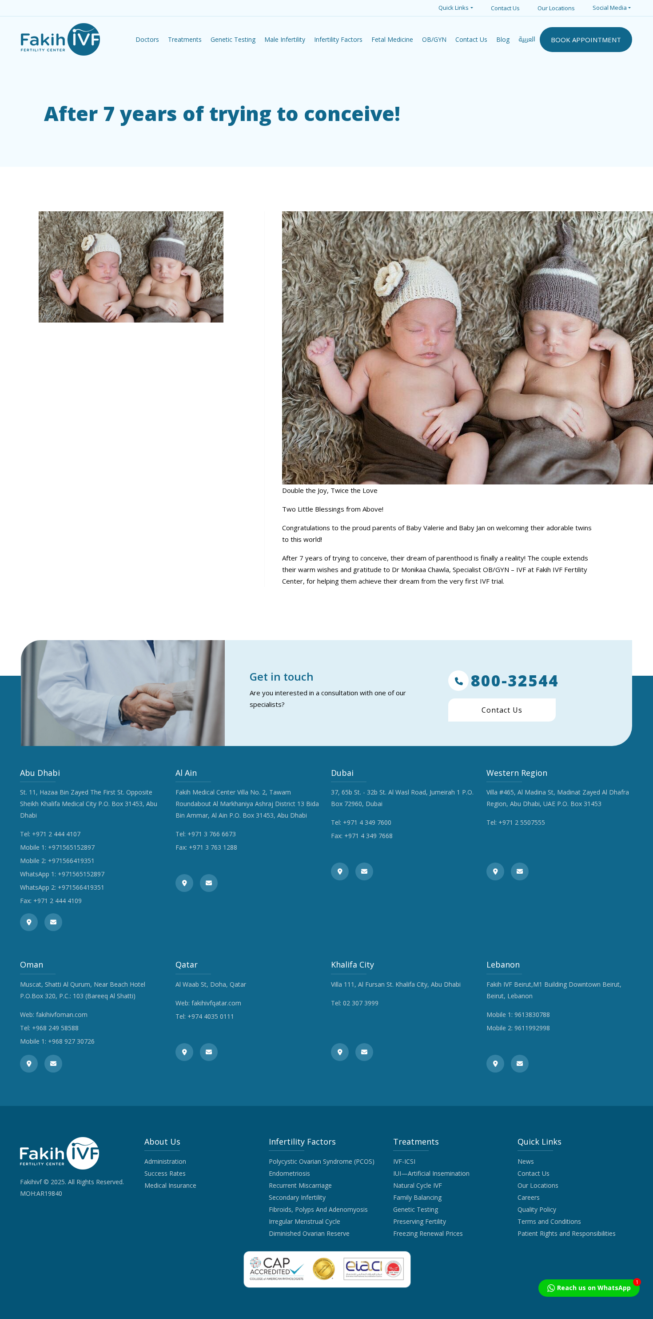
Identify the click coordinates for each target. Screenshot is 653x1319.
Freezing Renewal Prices (428, 1233)
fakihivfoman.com (62, 1014)
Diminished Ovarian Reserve (309, 1233)
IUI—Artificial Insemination (431, 1173)
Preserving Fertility (419, 1221)
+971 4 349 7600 (367, 822)
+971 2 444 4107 (56, 834)
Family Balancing (417, 1197)
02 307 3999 (360, 1003)
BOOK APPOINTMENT (586, 39)
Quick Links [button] (453, 8)
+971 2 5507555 (521, 822)
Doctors (147, 39)
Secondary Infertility (297, 1197)
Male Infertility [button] (284, 39)
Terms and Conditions (549, 1221)
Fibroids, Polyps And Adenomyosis (318, 1209)
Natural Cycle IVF (417, 1185)
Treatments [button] (185, 39)
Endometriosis (289, 1173)
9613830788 (532, 1014)
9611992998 (532, 1028)
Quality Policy (537, 1209)
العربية (526, 39)
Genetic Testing (415, 1209)
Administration (165, 1161)
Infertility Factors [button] (338, 39)
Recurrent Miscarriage (300, 1185)
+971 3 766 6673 (211, 834)
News (526, 1161)
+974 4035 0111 (210, 1016)
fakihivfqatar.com (216, 1003)
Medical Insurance (170, 1185)
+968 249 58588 (55, 1028)
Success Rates (165, 1173)
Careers (529, 1197)
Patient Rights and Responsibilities (567, 1233)
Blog (503, 39)
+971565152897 (71, 847)
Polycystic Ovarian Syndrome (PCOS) (321, 1161)
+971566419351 (71, 860)
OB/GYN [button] (434, 39)
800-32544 (515, 680)
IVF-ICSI (404, 1161)
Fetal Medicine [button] (392, 39)
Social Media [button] (610, 8)
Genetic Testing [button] (233, 39)
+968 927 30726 (71, 1041)
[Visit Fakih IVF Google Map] (29, 922)
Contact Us (505, 8)
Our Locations (556, 8)
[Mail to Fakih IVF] (53, 922)
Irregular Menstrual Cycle (304, 1221)
